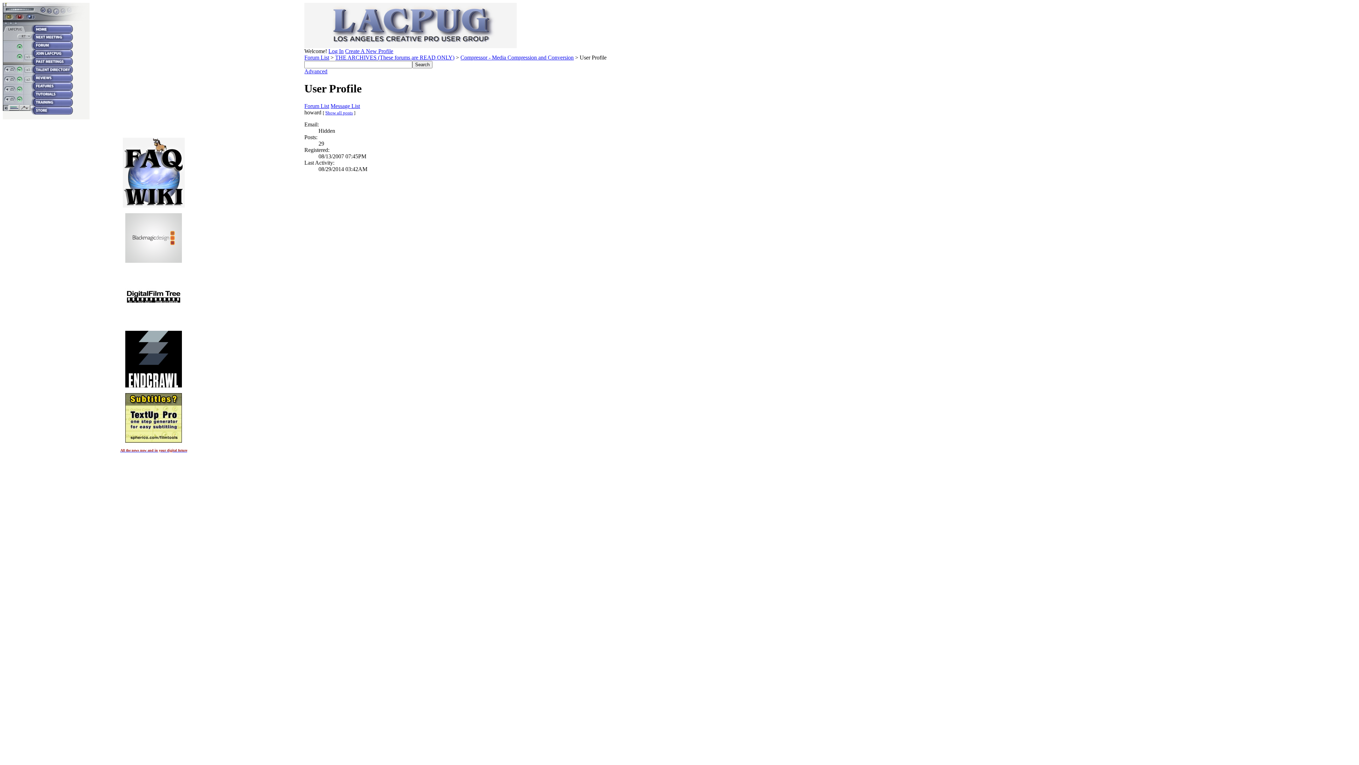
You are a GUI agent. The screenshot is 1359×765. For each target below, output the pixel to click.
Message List (345, 106)
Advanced (315, 71)
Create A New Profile (369, 51)
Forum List (316, 58)
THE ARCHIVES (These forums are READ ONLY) (394, 58)
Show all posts (339, 112)
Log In (336, 51)
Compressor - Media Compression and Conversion (517, 58)
